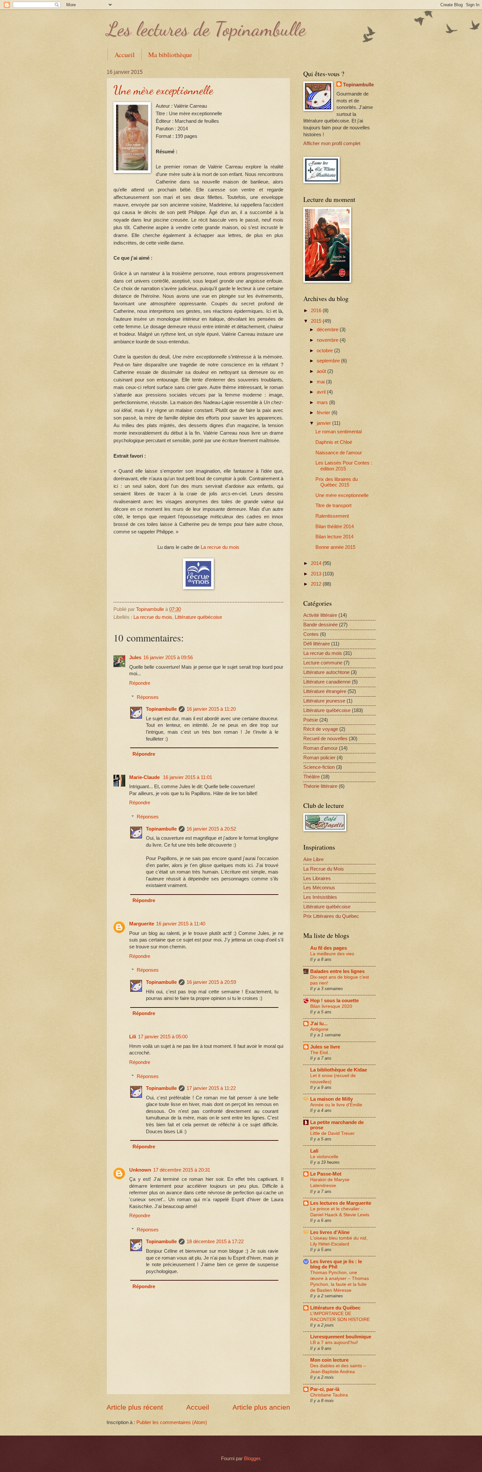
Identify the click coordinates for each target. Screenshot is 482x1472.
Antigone (319, 1029)
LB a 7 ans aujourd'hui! (334, 1342)
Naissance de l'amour (338, 452)
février (324, 412)
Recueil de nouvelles (325, 738)
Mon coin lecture (329, 1360)
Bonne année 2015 (335, 547)
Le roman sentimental (338, 431)
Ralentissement (332, 516)
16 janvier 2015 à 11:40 (180, 923)
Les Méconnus (319, 887)
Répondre (139, 683)
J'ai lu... (319, 1023)
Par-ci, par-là (324, 1389)
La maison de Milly (331, 1099)
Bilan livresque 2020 (331, 1006)
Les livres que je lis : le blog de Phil (336, 1264)
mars (323, 402)
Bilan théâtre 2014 (334, 526)
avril (322, 392)
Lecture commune (322, 662)
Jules (135, 657)
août (322, 371)
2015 (317, 321)
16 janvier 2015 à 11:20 (211, 709)
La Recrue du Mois (323, 869)
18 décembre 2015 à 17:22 (215, 1241)
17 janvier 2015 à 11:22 (211, 1088)
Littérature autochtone (326, 672)
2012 (317, 584)
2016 (317, 310)
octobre (325, 350)
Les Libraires (317, 878)
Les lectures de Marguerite (340, 1203)
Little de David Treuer (332, 1133)
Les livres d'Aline (330, 1232)
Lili (132, 1036)
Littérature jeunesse (324, 701)
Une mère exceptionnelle (342, 495)
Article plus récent (135, 1407)
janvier (324, 423)
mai (321, 381)
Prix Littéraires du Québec (331, 916)
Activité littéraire (320, 615)
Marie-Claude (145, 777)
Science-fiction (319, 767)
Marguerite (141, 923)
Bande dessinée (320, 624)
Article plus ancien (261, 1407)
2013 (317, 573)
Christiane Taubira (329, 1394)
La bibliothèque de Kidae (338, 1069)
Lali (314, 1151)
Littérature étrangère (324, 691)
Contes (311, 634)
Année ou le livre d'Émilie (336, 1104)
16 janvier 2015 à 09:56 (168, 657)
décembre (328, 329)
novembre (328, 340)
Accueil (124, 54)
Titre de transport (333, 505)
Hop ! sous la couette (334, 1000)
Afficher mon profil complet (331, 143)
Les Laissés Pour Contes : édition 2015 (343, 465)
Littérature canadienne (327, 681)
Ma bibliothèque (170, 54)
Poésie (310, 720)
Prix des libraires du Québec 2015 (336, 482)
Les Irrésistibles (320, 897)
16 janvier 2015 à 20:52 (211, 829)
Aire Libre (313, 859)
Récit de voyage (320, 729)
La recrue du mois (220, 547)
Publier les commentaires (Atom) (171, 1422)
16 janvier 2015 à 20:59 (211, 982)
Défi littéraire (316, 643)
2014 (317, 563)
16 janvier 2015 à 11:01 (187, 777)
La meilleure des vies (332, 953)
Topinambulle (150, 609)
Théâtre (311, 776)
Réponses (148, 697)
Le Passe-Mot (325, 1174)
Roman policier (319, 757)
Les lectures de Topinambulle (206, 29)
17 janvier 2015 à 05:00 (163, 1036)
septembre (329, 360)
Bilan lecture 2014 (334, 536)
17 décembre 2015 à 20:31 (181, 1170)
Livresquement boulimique (340, 1336)
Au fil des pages (328, 948)
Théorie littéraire (320, 786)
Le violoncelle (324, 1156)
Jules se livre (325, 1047)
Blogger (252, 1458)
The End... (321, 1052)
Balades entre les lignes (337, 971)
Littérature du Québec (335, 1307)
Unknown (140, 1170)
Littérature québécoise (198, 617)
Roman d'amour (320, 748)
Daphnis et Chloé (333, 442)
